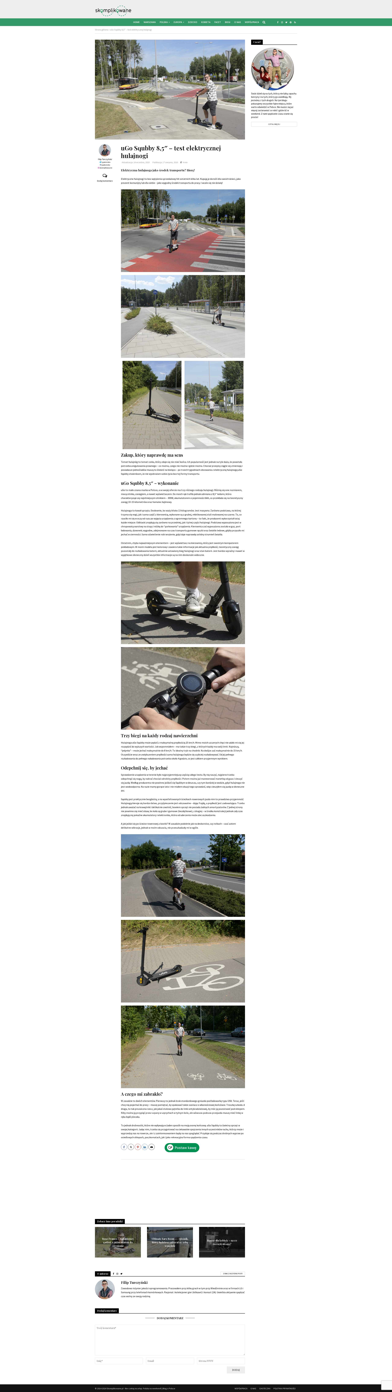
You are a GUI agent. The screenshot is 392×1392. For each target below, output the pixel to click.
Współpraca (252, 22)
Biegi (227, 22)
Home (136, 22)
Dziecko (192, 22)
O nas (237, 22)
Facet (217, 22)
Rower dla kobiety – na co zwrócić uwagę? (222, 1242)
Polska (164, 22)
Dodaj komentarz (105, 180)
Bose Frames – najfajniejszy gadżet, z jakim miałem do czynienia (118, 1242)
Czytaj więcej (274, 124)
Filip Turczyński (105, 159)
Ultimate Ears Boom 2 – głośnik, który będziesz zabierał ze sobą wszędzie (170, 1242)
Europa (178, 22)
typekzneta (106, 162)
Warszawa (150, 22)
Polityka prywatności (284, 1388)
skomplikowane (106, 168)
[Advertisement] (183, 1186)
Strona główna (101, 29)
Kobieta (205, 22)
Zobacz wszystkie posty (233, 1274)
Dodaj (236, 1370)
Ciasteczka (264, 1388)
